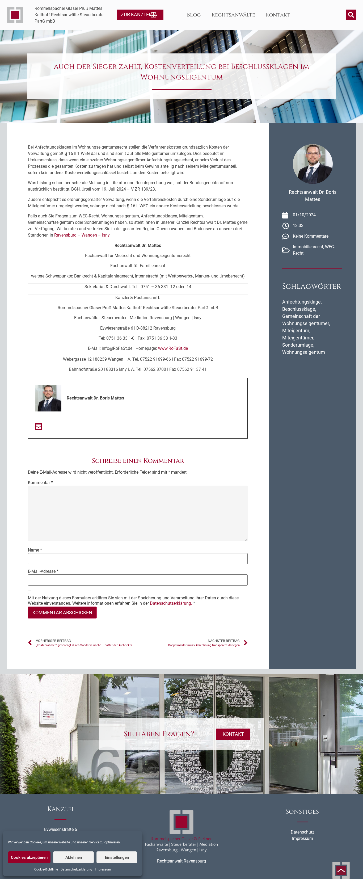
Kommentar (40, 483)
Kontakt (278, 14)
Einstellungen (117, 857)
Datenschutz (302, 832)
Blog (194, 14)
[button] (351, 15)
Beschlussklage (298, 309)
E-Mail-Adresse (43, 571)
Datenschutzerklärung (76, 869)
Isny (106, 235)
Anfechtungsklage (301, 302)
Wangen (89, 235)
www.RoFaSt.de (173, 348)
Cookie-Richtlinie (46, 869)
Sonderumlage (297, 345)
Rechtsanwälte (233, 14)
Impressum (103, 869)
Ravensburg (65, 235)
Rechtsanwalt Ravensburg (181, 861)
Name (35, 550)
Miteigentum (295, 330)
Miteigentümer (297, 337)
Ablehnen (73, 857)
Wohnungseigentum (303, 352)
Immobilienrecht (308, 246)
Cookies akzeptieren (29, 857)
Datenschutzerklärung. (171, 603)
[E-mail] (38, 428)
